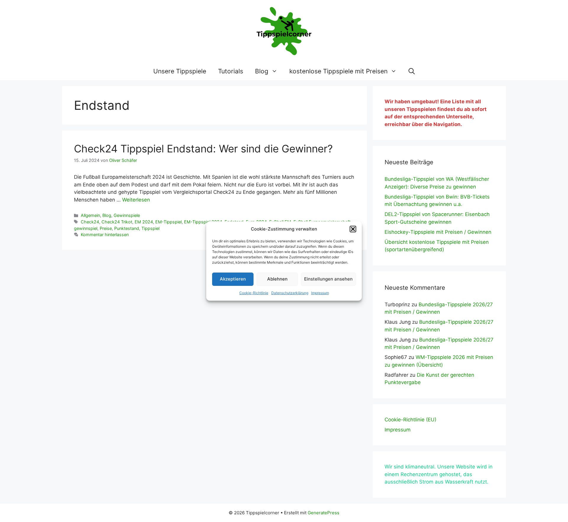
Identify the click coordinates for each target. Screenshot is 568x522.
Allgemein (90, 215)
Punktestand (126, 228)
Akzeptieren (233, 279)
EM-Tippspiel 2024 (203, 221)
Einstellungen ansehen (328, 279)
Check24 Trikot (116, 221)
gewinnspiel (85, 228)
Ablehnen (277, 279)
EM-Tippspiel (168, 221)
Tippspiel (150, 228)
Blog (261, 71)
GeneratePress (323, 512)
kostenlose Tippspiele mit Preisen (338, 71)
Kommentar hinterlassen (105, 234)
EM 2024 (144, 221)
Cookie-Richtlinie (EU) (410, 420)
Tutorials (230, 71)
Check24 (90, 221)
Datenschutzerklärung (289, 293)
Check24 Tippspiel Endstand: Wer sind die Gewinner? (203, 148)
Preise (106, 228)
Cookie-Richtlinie (253, 293)
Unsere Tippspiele (179, 71)
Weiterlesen (136, 200)
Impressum (320, 293)
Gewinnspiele (127, 215)
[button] (353, 229)
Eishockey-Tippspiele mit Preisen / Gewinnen (438, 232)
